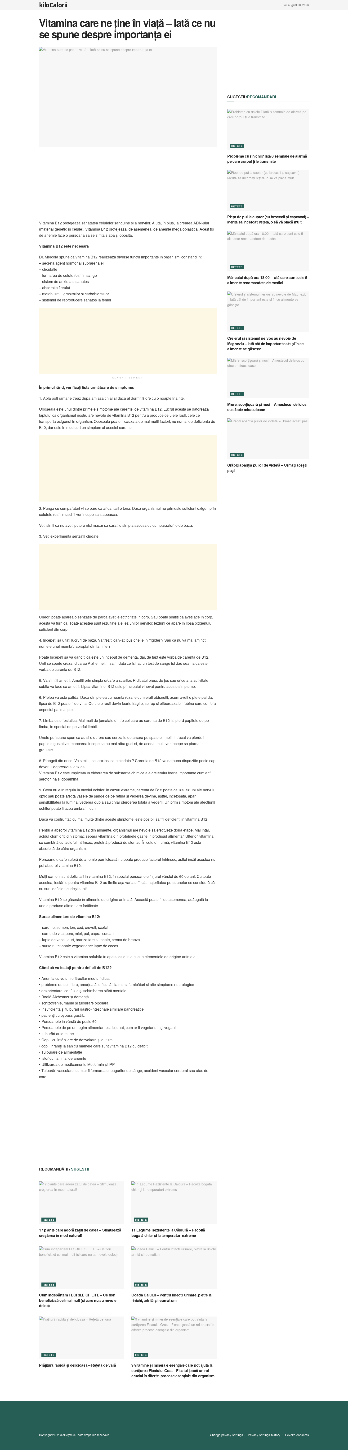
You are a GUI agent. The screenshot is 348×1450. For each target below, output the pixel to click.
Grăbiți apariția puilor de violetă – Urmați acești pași (267, 467)
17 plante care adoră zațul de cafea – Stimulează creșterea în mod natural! (80, 1232)
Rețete (48, 1219)
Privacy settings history (264, 1435)
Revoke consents (297, 1435)
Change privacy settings (226, 1435)
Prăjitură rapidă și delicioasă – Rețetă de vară (77, 1365)
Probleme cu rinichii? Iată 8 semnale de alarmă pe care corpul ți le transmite (267, 158)
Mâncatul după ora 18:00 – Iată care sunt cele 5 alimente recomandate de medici (267, 280)
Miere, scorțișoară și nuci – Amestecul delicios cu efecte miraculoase (267, 407)
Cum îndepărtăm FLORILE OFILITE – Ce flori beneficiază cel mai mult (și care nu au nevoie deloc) (77, 1300)
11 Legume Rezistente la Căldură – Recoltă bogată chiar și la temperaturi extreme (168, 1232)
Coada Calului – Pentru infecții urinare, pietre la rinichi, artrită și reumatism (171, 1297)
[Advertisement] (128, 187)
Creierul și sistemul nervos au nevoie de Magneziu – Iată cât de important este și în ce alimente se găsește (265, 343)
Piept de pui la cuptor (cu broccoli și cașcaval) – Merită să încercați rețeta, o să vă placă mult (268, 219)
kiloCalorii (53, 5)
